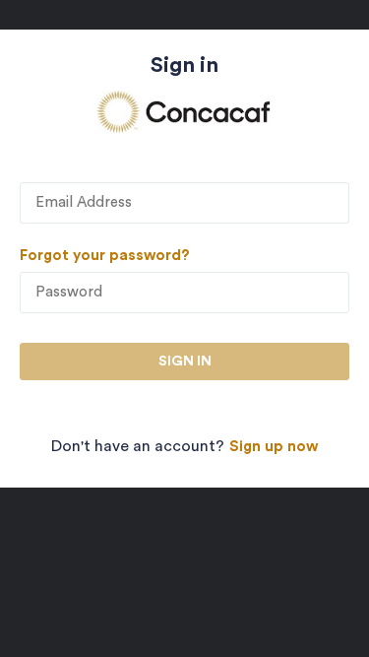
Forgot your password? (105, 255)
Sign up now (273, 446)
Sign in (185, 361)
